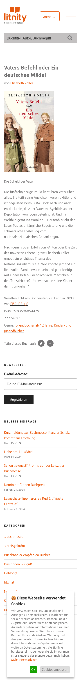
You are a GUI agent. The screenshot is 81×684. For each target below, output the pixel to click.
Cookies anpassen (55, 669)
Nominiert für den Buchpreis (24, 485)
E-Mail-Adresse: (16, 374)
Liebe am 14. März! (18, 452)
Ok (33, 669)
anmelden (50, 17)
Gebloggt (10, 573)
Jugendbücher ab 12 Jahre (33, 325)
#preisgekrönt (14, 546)
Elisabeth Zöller (21, 83)
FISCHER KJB (19, 304)
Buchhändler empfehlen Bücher (27, 555)
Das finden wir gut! (18, 564)
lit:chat (9, 582)
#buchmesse (13, 536)
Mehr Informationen (24, 659)
